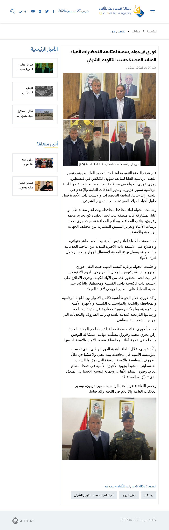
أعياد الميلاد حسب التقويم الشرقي (94, 495)
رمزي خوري (129, 495)
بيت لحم (148, 495)
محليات (136, 31)
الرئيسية (152, 31)
